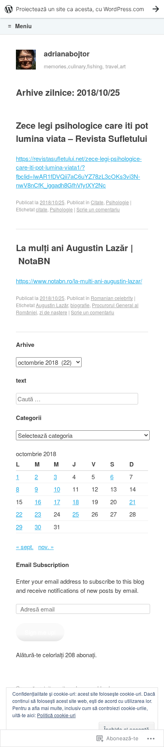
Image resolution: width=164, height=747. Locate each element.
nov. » (46, 546)
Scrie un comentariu (98, 209)
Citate (97, 202)
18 (75, 501)
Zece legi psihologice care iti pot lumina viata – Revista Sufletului (82, 132)
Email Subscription (42, 564)
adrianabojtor (67, 53)
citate (41, 209)
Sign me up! (40, 632)
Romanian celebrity (112, 297)
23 (38, 514)
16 (38, 501)
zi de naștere (53, 312)
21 (132, 501)
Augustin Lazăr (52, 305)
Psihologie (117, 202)
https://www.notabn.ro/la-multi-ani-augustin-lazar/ (79, 281)
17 (57, 501)
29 (19, 527)
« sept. (24, 546)
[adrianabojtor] (26, 62)
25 (75, 514)
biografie (80, 305)
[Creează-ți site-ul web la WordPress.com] (82, 9)
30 (38, 527)
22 (19, 514)
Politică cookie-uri (56, 715)
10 (57, 489)
